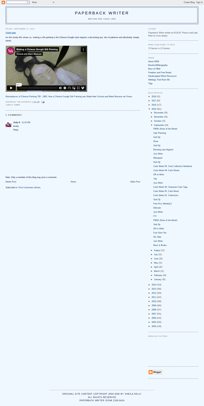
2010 (154, 301)
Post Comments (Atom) (29, 187)
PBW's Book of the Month (165, 129)
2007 (154, 314)
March (157, 271)
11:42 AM (26, 122)
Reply (15, 130)
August (157, 250)
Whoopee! (158, 158)
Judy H (17, 122)
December (159, 112)
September (159, 125)
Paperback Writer (102, 13)
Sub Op (156, 137)
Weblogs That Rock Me (159, 80)
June (156, 258)
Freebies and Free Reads (159, 72)
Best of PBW (154, 69)
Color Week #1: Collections (165, 195)
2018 (154, 96)
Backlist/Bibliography (158, 65)
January (158, 279)
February (158, 275)
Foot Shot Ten (159, 233)
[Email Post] (43, 102)
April (156, 267)
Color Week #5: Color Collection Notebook (172, 166)
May (156, 263)
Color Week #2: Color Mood (166, 191)
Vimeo (129, 96)
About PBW (153, 61)
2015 (154, 109)
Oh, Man (157, 237)
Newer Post (11, 182)
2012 (154, 293)
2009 (154, 305)
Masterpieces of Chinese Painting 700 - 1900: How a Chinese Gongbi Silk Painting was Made (49, 96)
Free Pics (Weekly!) (162, 203)
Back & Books (160, 245)
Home (73, 182)
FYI (155, 216)
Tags (150, 83)
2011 (154, 297)
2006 (154, 318)
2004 (154, 326)
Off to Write (158, 174)
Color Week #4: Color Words (166, 170)
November (159, 117)
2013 (154, 289)
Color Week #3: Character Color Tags (170, 187)
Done (155, 141)
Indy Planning (159, 133)
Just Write (158, 154)
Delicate (157, 208)
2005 (154, 322)
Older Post (135, 182)
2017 (154, 100)
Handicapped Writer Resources (162, 76)
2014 (154, 285)
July (156, 254)
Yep (155, 178)
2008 (154, 309)
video (17, 105)
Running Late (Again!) (163, 149)
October (158, 121)
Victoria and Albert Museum (110, 96)
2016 (154, 105)
